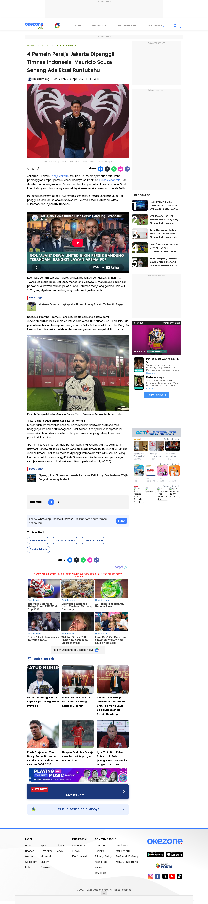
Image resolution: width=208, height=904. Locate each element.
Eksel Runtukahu (93, 540)
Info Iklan (100, 873)
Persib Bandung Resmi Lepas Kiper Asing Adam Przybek (43, 702)
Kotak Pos (101, 862)
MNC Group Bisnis (127, 862)
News (28, 845)
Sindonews (78, 845)
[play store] (155, 854)
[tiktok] (179, 876)
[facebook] (157, 876)
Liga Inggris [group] (154, 26)
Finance (29, 851)
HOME (30, 46)
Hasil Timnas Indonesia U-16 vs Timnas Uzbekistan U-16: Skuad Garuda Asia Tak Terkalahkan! (164, 248)
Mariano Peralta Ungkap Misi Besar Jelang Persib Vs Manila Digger (82, 304)
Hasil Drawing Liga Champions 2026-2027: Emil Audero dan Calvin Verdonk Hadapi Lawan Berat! (164, 206)
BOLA (45, 46)
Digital (60, 845)
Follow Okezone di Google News (73, 650)
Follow (121, 521)
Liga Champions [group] (126, 26)
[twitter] (165, 876)
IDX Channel (79, 856)
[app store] (174, 854)
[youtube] (172, 876)
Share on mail (120, 169)
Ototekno (46, 851)
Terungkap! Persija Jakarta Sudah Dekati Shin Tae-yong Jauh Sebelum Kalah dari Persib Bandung (111, 706)
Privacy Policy (103, 856)
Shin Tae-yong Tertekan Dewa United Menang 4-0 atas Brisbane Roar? (164, 262)
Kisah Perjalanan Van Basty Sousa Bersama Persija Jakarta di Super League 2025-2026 (42, 758)
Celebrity (31, 862)
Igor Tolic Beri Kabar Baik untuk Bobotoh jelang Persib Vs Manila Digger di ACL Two (112, 758)
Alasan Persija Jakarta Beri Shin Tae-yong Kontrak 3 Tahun (76, 702)
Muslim (44, 862)
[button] (164, 26)
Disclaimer (122, 845)
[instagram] (150, 876)
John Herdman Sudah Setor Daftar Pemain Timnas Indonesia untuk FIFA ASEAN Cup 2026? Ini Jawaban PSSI (164, 234)
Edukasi (45, 867)
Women (29, 856)
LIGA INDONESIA (66, 46)
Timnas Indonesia (109, 180)
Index (60, 851)
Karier (98, 867)
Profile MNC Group (127, 856)
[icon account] (29, 79)
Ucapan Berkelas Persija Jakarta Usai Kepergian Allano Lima (77, 756)
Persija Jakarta (59, 176)
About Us (100, 845)
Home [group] (78, 26)
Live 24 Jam (75, 795)
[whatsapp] (114, 169)
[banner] (78, 780)
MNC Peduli (123, 851)
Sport (43, 845)
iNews (76, 851)
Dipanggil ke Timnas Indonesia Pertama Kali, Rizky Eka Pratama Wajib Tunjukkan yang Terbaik (83, 477)
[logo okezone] (165, 841)
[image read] (31, 306)
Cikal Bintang (40, 79)
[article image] (140, 205)
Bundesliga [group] (99, 26)
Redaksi (99, 851)
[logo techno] (34, 26)
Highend (45, 856)
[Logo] (57, 25)
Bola (27, 867)
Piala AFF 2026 (38, 540)
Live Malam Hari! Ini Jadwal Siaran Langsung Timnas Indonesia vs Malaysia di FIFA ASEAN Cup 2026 (164, 220)
